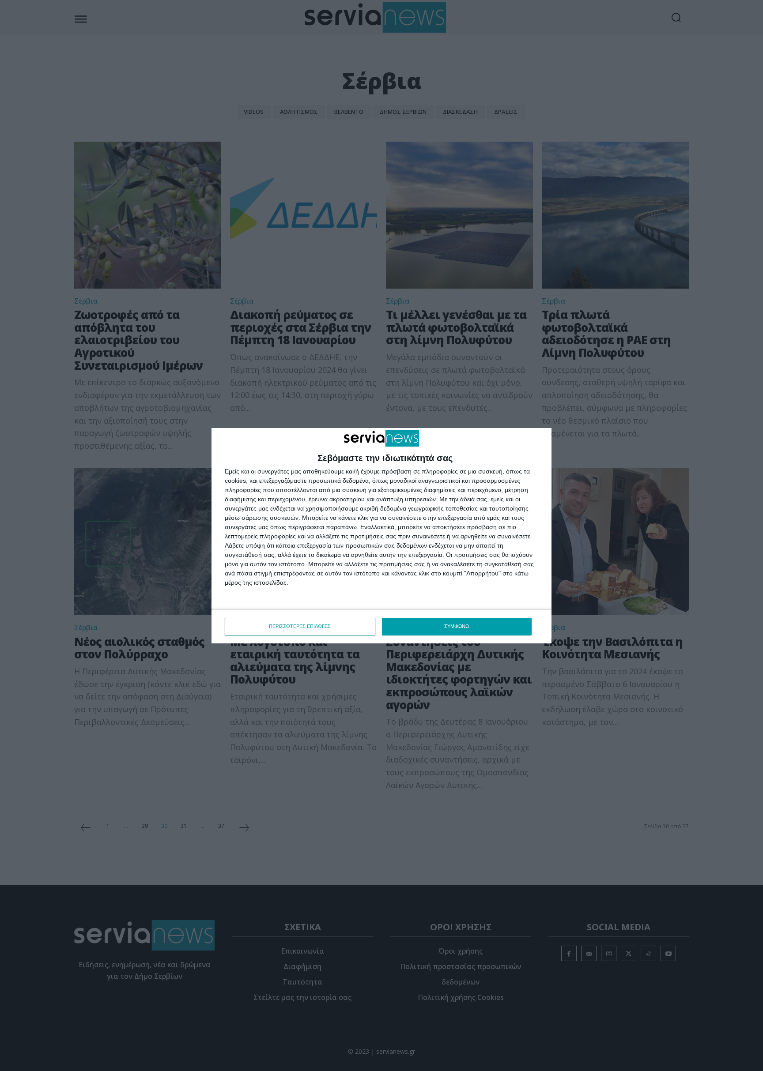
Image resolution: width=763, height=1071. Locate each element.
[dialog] (381, 535)
